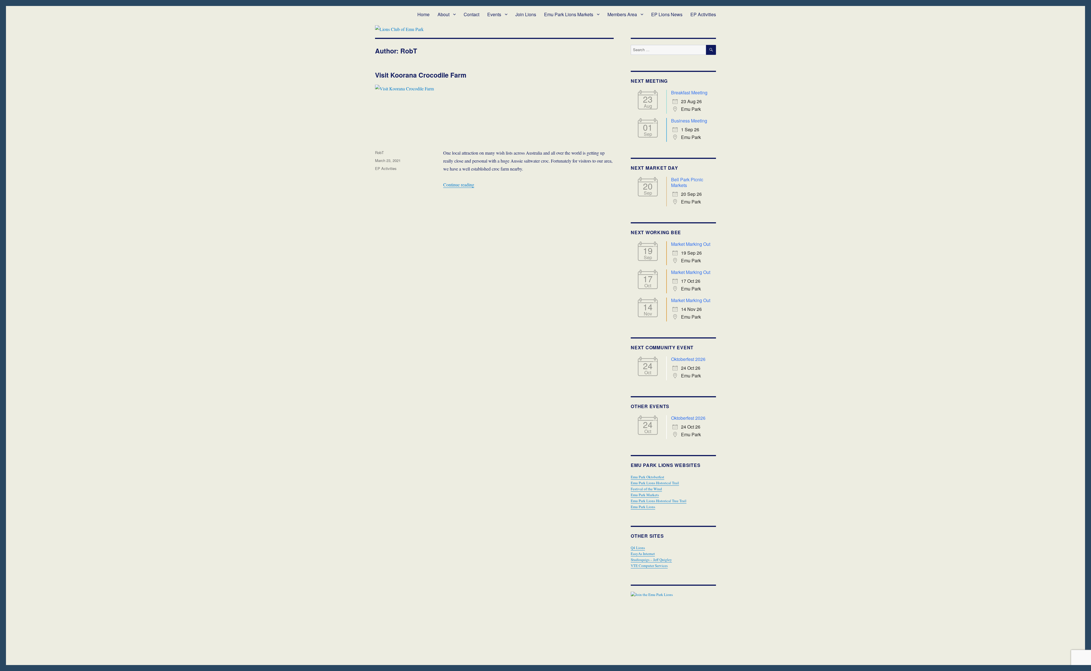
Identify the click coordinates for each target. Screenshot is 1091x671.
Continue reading (458, 185)
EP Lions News (666, 14)
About (443, 14)
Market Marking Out (690, 244)
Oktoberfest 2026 (688, 359)
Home (423, 14)
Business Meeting (689, 120)
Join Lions (525, 14)
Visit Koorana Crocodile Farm (420, 75)
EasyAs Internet (643, 553)
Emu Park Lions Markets (568, 14)
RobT (379, 152)
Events (494, 14)
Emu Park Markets (645, 494)
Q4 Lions (638, 547)
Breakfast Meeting (689, 92)
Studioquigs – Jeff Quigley (651, 559)
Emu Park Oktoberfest (647, 476)
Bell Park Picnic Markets (687, 182)
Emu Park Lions (643, 506)
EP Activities (703, 14)
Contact (471, 14)
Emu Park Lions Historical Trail (655, 482)
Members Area (622, 14)
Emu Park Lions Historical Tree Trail (658, 500)
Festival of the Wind (646, 488)
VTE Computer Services (649, 565)
